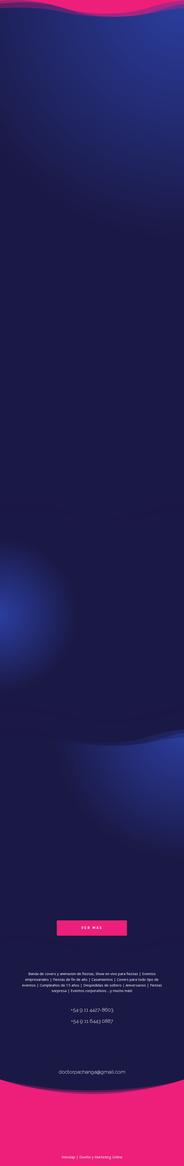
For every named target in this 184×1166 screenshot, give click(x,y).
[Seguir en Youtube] (110, 1047)
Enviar (24, 700)
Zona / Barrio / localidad (38, 676)
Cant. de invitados (33, 664)
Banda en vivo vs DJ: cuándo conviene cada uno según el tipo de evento (90, 882)
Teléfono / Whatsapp (36, 653)
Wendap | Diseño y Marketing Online (92, 1157)
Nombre (26, 647)
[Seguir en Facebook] (77, 1047)
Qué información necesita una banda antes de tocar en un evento (84, 827)
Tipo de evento (31, 682)
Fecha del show (32, 670)
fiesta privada (137, 253)
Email (24, 658)
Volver (138, 96)
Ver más (92, 928)
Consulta (26, 694)
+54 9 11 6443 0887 (92, 62)
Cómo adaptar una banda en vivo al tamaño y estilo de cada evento (86, 772)
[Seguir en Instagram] (93, 1047)
